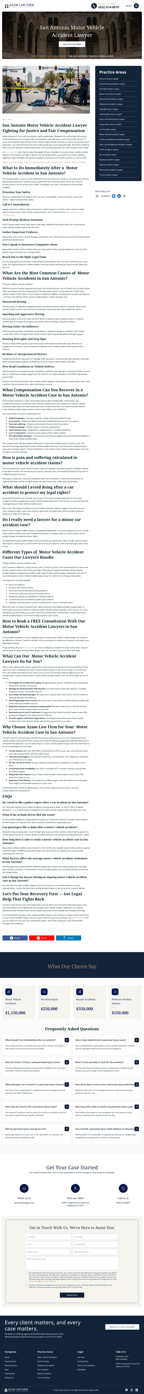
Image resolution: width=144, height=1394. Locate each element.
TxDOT (13, 810)
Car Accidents (43, 1369)
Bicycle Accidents (44, 1373)
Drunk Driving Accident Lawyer (112, 84)
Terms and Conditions (48, 1281)
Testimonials (10, 1373)
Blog (6, 1369)
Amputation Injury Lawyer (110, 124)
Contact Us (9, 1378)
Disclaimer (81, 1369)
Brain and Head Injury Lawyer (112, 119)
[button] (94, 6)
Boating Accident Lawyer (109, 159)
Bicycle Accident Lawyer (109, 164)
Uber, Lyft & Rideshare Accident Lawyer (115, 144)
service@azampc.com (24, 1202)
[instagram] (131, 1390)
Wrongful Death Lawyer (109, 89)
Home (34, 56)
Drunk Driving (43, 1361)
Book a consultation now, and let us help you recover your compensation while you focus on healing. (44, 162)
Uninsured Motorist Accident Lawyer (114, 139)
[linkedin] (136, 1390)
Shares (17, 938)
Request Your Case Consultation (122, 1327)
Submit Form (72, 1295)
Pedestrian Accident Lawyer (111, 104)
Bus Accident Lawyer (108, 154)
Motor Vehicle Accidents (47, 1357)
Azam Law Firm (11, 152)
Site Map (80, 1357)
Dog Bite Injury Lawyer (108, 109)
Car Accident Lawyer (107, 129)
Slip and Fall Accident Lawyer (111, 99)
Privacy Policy (33, 1281)
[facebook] (126, 1390)
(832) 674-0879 (108, 7)
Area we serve (45, 56)
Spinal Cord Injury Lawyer (110, 94)
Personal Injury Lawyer (109, 79)
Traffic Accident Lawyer (109, 149)
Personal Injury (11, 1365)
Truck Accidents (44, 1378)
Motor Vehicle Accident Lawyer (112, 134)
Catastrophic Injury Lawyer (110, 114)
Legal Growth (93, 1390)
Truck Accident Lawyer (108, 175)
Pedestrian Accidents (46, 1365)
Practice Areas (10, 1361)
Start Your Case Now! (72, 44)
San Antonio (61, 56)
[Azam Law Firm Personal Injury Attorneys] (16, 1390)
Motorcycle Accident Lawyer (111, 170)
